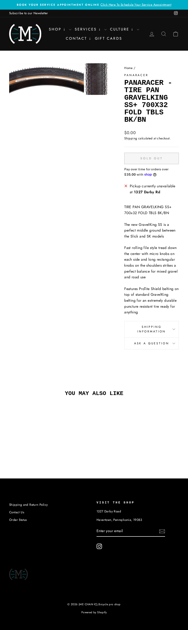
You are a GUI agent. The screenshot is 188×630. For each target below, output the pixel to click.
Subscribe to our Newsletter (28, 13)
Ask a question (151, 343)
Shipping (130, 138)
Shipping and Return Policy (28, 504)
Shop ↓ (58, 29)
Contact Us (16, 512)
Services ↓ (89, 29)
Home (128, 68)
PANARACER (136, 75)
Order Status (18, 519)
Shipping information (151, 329)
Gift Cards (108, 38)
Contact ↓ (78, 38)
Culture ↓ (123, 29)
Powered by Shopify (94, 612)
